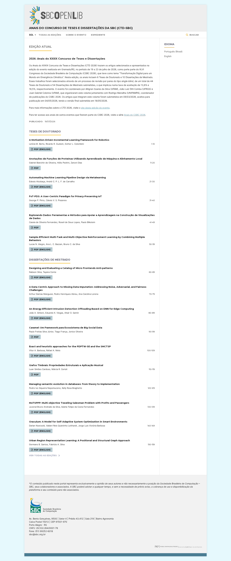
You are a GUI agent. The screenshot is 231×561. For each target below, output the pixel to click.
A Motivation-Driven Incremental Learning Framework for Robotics (69, 140)
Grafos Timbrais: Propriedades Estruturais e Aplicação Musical (66, 365)
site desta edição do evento (95, 107)
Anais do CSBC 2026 (134, 114)
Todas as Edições (50, 35)
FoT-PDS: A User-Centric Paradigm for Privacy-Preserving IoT (65, 196)
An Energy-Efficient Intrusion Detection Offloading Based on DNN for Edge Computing (81, 308)
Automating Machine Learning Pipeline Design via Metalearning (67, 177)
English (167, 56)
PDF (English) (41, 149)
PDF (36, 168)
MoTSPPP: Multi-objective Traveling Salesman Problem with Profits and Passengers (79, 402)
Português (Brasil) (173, 51)
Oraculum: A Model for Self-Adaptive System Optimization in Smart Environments (78, 421)
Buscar (194, 35)
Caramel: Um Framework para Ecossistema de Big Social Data (65, 327)
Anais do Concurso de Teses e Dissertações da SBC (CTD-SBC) (81, 28)
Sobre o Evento (76, 35)
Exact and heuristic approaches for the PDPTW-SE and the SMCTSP (70, 346)
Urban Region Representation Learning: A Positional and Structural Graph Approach (79, 440)
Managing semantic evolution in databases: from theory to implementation (74, 384)
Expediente (98, 35)
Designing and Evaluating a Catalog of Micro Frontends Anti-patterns (71, 268)
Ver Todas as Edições (43, 455)
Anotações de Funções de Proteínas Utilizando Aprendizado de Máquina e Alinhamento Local (85, 158)
